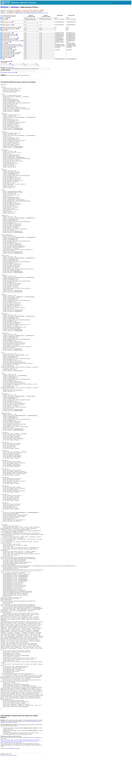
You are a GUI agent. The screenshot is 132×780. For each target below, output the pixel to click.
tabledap (14, 7)
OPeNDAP (28, 721)
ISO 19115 (24, 13)
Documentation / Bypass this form (8, 72)
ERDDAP (5, 7)
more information (9, 67)
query (39, 737)
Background (34, 13)
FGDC (19, 13)
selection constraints (12, 722)
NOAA (120, 3)
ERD (129, 3)
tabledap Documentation (14, 748)
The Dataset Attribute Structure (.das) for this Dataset (18, 82)
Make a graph (45, 13)
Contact (15, 755)
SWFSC (126, 3)
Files (40, 13)
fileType (35, 737)
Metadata (29, 13)
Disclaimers (3, 755)
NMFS (123, 3)
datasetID (30, 737)
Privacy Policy (9, 755)
